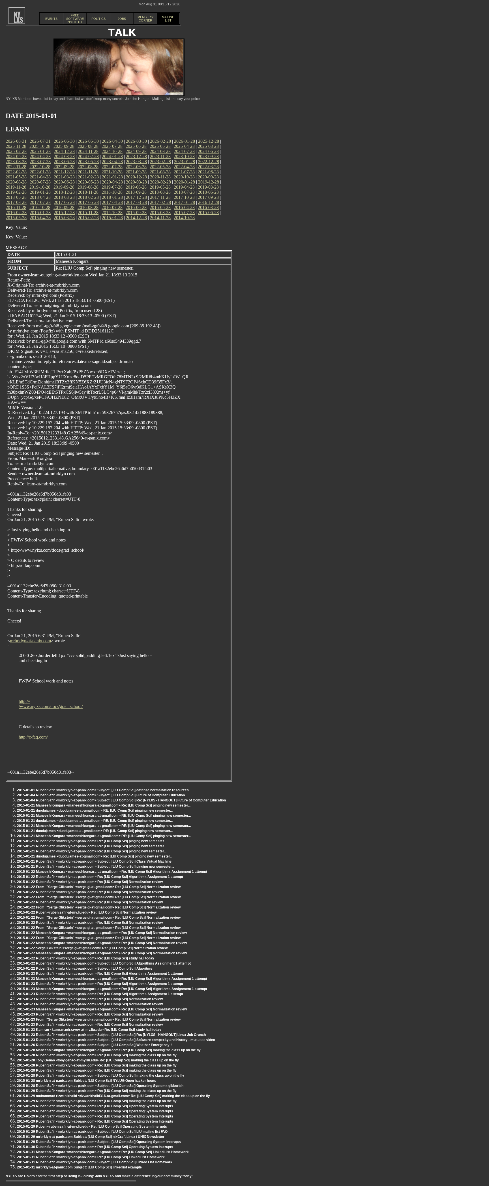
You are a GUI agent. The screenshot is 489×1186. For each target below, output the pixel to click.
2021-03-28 (64, 176)
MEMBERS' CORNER (145, 18)
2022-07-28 (112, 166)
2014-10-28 (184, 217)
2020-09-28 (208, 176)
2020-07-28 (40, 182)
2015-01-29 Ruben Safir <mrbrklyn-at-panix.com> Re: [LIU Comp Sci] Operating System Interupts (95, 1106)
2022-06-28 (136, 166)
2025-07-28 (112, 146)
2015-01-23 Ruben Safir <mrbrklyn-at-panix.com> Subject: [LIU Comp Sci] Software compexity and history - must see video (116, 1040)
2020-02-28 (160, 182)
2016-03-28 (208, 207)
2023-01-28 (184, 161)
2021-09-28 (136, 171)
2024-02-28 (88, 156)
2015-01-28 (112, 217)
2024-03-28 (64, 156)
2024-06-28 (208, 151)
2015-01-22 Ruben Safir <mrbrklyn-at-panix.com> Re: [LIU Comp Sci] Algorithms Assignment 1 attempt (100, 877)
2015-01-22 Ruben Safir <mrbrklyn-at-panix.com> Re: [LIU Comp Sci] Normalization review (90, 882)
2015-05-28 (16, 217)
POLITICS (98, 18)
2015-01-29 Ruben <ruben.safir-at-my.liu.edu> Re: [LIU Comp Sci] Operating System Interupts (92, 1127)
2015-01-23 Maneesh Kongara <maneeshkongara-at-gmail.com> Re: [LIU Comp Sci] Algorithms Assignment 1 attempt (112, 979)
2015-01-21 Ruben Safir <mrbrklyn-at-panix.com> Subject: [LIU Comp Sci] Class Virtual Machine (94, 861)
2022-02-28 (16, 171)
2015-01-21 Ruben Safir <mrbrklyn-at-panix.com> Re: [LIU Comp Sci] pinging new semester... (91, 841)
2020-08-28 (16, 182)
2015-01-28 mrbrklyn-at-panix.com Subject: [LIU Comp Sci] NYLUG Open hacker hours (86, 1081)
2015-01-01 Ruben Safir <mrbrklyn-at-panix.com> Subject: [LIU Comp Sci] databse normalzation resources (103, 790)
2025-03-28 (208, 146)
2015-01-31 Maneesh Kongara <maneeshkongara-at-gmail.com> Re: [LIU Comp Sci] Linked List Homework (103, 1152)
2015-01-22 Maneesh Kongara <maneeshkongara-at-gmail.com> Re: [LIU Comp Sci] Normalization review (102, 933)
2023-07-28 (40, 161)
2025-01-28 (40, 151)
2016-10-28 (39, 207)
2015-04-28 (40, 217)
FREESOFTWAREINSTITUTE (75, 19)
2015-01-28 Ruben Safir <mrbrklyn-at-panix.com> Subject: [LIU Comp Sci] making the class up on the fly (100, 1076)
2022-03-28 (208, 166)
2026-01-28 (184, 141)
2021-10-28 (112, 171)
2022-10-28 (39, 166)
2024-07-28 (184, 151)
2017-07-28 (40, 202)
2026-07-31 (40, 141)
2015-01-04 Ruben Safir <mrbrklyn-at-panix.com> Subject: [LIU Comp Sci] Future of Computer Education (101, 795)
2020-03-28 (136, 182)
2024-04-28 (40, 156)
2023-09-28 (208, 156)
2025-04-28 (184, 146)
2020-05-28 (88, 182)
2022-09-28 (63, 166)
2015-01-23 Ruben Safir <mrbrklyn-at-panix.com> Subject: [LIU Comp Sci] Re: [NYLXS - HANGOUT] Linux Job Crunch (111, 1035)
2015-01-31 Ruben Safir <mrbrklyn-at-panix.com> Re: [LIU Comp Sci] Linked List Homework (91, 1157)
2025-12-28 (208, 141)
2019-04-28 (184, 187)
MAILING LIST (168, 18)
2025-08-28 (88, 146)
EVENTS (51, 18)
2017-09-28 (208, 197)
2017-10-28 (184, 197)
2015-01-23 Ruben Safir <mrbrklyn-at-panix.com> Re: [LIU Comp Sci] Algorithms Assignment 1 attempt (100, 974)
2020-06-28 (64, 182)
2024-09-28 (136, 151)
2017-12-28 (136, 197)
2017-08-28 (16, 202)
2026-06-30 (64, 141)
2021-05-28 (16, 176)
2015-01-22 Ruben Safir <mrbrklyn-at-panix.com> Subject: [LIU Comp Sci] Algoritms (84, 968)
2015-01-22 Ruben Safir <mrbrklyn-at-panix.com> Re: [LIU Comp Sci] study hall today (85, 958)
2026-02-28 (160, 141)
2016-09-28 (63, 207)
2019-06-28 (136, 187)
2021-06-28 (208, 171)
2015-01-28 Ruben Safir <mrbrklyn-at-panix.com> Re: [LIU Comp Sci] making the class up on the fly (97, 1055)
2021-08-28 (160, 171)
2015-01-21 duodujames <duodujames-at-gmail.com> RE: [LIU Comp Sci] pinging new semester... (95, 810)
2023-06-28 (64, 161)
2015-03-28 (64, 217)
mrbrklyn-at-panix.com (30, 640)
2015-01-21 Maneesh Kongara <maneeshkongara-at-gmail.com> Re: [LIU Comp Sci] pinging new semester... (103, 805)
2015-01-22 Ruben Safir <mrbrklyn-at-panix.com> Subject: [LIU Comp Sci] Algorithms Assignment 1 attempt (104, 963)
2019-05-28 (160, 187)
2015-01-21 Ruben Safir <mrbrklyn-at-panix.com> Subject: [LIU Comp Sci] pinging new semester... (95, 867)
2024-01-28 (112, 156)
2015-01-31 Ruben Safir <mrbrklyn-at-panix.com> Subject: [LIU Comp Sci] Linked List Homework (94, 1162)
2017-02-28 (160, 202)
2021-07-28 (184, 171)
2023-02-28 (160, 161)
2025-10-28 (39, 146)
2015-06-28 (208, 212)
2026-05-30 (88, 141)
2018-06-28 (208, 192)
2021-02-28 (88, 176)
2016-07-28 (112, 207)
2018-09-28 (136, 192)
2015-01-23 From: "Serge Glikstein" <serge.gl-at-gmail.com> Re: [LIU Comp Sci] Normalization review (99, 1019)
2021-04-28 (40, 176)
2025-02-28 (16, 151)
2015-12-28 (64, 212)
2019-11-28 (16, 187)
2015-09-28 (136, 212)
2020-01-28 (184, 182)
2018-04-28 (40, 197)
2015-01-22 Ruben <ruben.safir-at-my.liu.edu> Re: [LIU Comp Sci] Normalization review (86, 912)
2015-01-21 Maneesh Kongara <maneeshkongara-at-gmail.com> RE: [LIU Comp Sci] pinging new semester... (104, 816)
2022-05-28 (160, 166)
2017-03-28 (136, 202)
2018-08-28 (160, 192)
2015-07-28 (184, 212)
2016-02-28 (16, 212)
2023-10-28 (184, 156)
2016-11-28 (16, 207)
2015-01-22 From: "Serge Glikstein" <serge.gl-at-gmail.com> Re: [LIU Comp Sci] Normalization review (99, 887)
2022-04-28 (184, 166)
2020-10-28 (184, 176)
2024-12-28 (64, 151)
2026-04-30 (112, 141)
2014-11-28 (160, 217)
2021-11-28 (88, 171)
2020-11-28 (160, 176)
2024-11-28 (88, 151)
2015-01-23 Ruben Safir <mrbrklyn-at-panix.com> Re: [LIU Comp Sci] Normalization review (90, 999)
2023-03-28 (136, 161)
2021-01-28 (112, 176)
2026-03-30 (136, 141)
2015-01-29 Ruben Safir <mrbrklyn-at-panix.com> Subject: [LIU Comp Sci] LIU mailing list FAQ (92, 1132)
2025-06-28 (136, 146)
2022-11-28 (16, 166)
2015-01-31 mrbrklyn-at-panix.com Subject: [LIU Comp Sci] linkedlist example (79, 1167)
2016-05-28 (160, 207)
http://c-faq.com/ (33, 737)
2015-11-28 (88, 212)
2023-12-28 (136, 156)
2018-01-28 (112, 197)
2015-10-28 (112, 212)
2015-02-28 (88, 217)
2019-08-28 (88, 187)
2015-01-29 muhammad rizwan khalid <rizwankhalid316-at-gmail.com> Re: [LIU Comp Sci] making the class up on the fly (113, 1096)
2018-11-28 (88, 192)
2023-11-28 (160, 156)
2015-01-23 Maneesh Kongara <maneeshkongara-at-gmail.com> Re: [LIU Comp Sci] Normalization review (102, 1009)
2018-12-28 (64, 192)
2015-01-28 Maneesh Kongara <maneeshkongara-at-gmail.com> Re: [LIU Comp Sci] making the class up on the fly (109, 1050)
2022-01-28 (40, 171)
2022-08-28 (88, 166)
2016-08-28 (88, 207)
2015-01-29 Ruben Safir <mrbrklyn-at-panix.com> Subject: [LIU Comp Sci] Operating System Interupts (99, 1142)
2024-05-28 (16, 156)
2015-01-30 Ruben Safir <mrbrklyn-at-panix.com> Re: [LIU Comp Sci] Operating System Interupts (95, 1147)
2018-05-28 (16, 197)
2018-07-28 (184, 192)
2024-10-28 (112, 151)
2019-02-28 (16, 192)
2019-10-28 (39, 187)
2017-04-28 (112, 202)
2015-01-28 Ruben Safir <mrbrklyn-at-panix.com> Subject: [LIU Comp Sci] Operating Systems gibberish (100, 1086)
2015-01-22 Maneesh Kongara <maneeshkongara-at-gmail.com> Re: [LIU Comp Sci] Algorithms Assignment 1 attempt (112, 872)
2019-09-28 (63, 187)
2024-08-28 (160, 151)
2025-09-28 (63, 146)
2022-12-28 (208, 161)
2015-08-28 (160, 212)
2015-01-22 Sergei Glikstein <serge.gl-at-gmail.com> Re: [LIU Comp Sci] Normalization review (92, 948)
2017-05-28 (88, 202)
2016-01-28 (40, 212)
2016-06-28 (136, 207)
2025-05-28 (160, 146)
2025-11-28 (16, 146)
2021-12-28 (64, 171)
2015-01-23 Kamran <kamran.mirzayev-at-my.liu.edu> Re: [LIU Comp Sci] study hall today (89, 1030)
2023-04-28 (112, 161)
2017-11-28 (160, 197)
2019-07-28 (112, 187)
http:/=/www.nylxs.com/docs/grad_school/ (51, 704)
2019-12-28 (208, 182)
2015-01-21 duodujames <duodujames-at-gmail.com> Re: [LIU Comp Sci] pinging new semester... (94, 856)
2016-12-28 (208, 202)
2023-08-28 (16, 161)
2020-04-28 (112, 182)
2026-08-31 (16, 141)
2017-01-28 (184, 202)
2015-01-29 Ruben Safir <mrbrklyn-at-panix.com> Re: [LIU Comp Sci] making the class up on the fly (97, 1091)
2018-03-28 (64, 197)
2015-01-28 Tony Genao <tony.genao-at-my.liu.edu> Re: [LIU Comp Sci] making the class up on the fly (98, 1060)
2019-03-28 (208, 187)
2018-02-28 (88, 197)
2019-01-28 (40, 192)
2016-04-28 (184, 207)
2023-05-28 (88, 161)
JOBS (122, 18)
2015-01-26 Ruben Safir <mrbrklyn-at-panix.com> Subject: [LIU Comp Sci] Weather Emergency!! (94, 1045)
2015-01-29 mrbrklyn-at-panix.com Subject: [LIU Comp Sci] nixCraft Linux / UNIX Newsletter (90, 1137)
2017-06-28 (64, 202)
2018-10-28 (112, 192)
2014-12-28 (136, 217)
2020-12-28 (136, 176)
